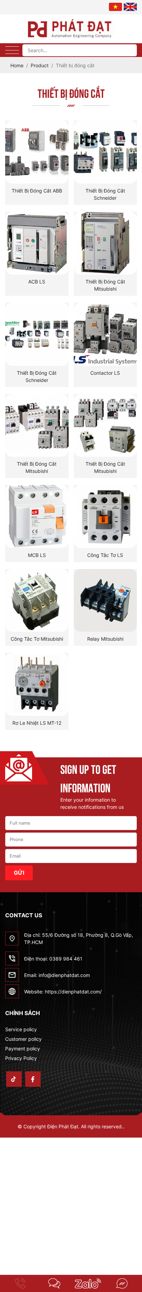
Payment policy (22, 1048)
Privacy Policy (21, 1058)
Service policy (21, 1029)
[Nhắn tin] (54, 1283)
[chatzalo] (88, 1283)
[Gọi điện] (20, 1283)
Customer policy (23, 1039)
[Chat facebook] (122, 1283)
